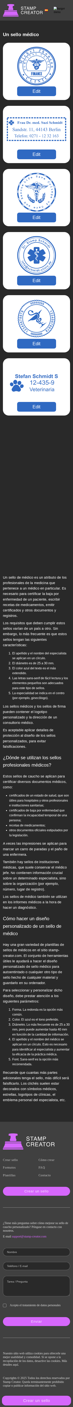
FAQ (42, 1167)
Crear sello (10, 1160)
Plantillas (9, 1175)
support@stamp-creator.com (29, 1236)
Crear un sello (36, 1191)
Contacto (45, 1175)
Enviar (36, 1322)
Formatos (9, 1167)
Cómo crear (47, 1160)
